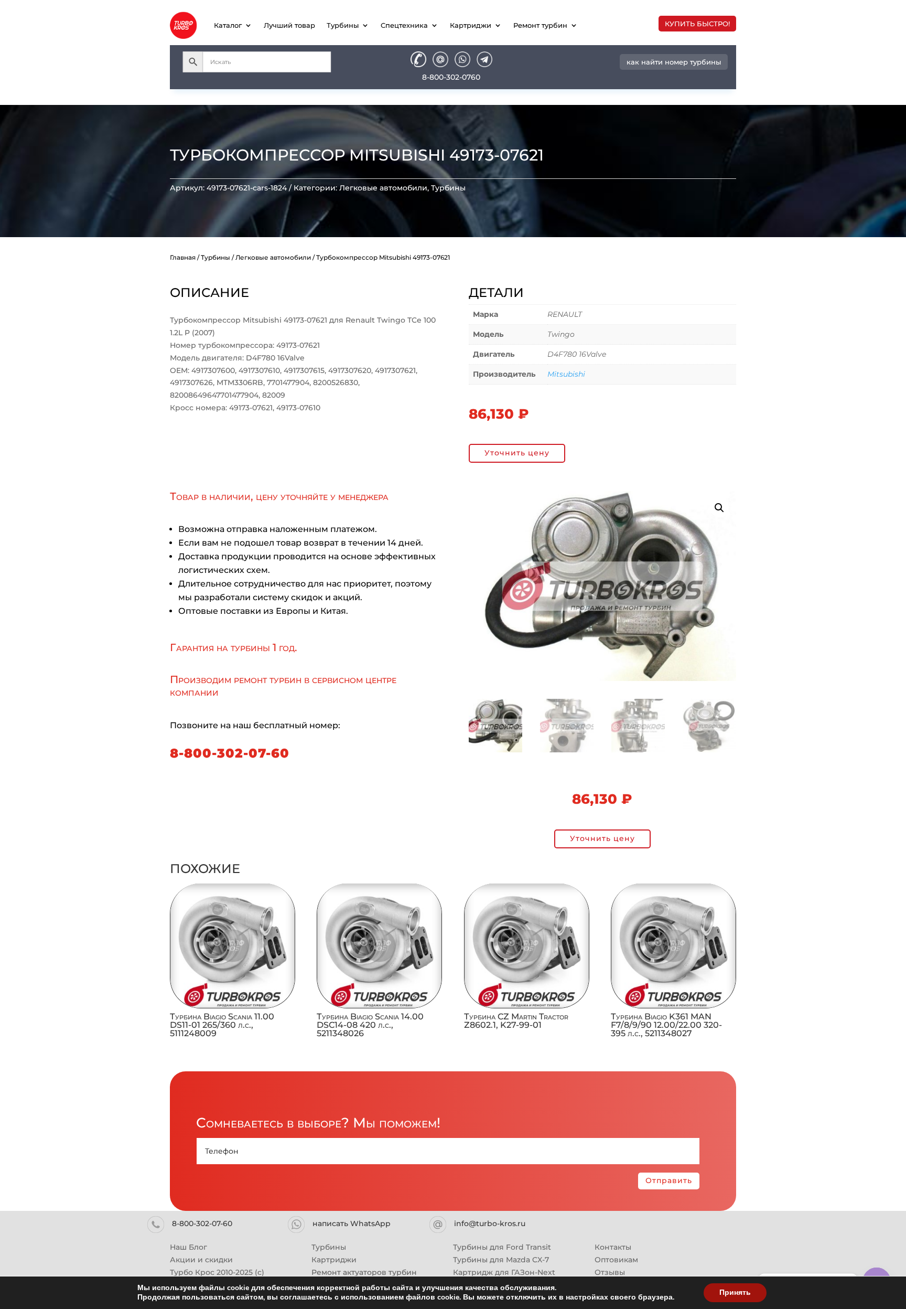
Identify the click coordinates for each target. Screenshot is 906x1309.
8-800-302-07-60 (229, 753)
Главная (183, 257)
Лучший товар (289, 25)
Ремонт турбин (540, 25)
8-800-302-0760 (451, 77)
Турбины (343, 25)
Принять (735, 1292)
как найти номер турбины (674, 62)
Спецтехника (404, 25)
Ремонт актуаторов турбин (364, 1272)
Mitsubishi (566, 374)
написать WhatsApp (351, 1223)
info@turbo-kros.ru (489, 1223)
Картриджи (470, 25)
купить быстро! (697, 23)
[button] (719, 507)
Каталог (228, 25)
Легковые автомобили (383, 188)
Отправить (668, 1180)
